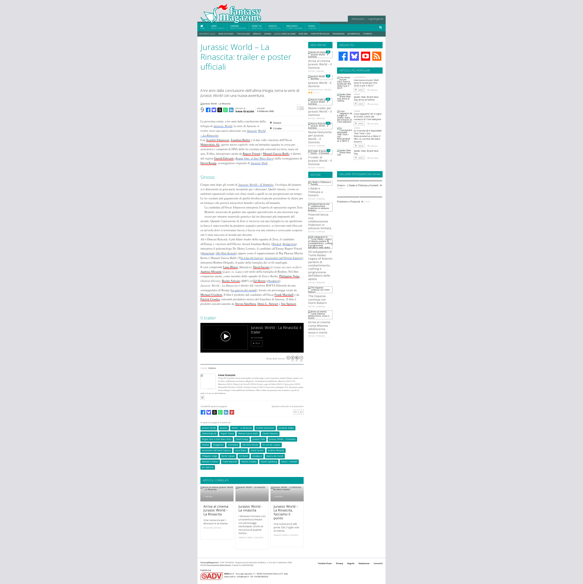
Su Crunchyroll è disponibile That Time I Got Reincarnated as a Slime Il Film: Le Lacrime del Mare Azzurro (368, 136)
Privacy (339, 563)
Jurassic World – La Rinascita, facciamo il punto (286, 512)
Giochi (275, 26)
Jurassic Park (259, 163)
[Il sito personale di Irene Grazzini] (202, 398)
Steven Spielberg (245, 304)
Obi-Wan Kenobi (226, 253)
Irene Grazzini (244, 111)
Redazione (364, 563)
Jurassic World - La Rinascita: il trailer (276, 330)
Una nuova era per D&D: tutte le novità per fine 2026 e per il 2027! (366, 82)
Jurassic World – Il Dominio (255, 184)
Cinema (238, 26)
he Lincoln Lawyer (251, 258)
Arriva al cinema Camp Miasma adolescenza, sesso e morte (319, 327)
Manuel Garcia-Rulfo (276, 154)
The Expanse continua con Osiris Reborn (317, 299)
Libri (217, 26)
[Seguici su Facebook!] (343, 56)
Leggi (360, 90)
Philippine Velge (289, 276)
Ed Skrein (259, 281)
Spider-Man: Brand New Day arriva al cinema (366, 98)
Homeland (207, 253)
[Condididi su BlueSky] (213, 109)
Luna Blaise (230, 267)
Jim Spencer (288, 304)
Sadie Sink (303, 33)
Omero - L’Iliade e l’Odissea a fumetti (357, 185)
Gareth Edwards (224, 158)
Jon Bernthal (353, 33)
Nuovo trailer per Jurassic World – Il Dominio (320, 111)
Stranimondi (338, 33)
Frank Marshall (283, 295)
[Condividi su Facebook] (208, 109)
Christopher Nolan (319, 33)
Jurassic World (222, 126)
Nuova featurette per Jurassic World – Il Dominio (320, 137)
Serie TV (257, 26)
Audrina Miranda (211, 271)
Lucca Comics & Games (285, 33)
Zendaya (257, 33)
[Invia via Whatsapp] (225, 109)
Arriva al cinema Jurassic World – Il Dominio (320, 64)
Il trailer (277, 128)
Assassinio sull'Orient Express (283, 258)
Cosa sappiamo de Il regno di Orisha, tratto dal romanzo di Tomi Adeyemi (368, 116)
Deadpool (273, 281)
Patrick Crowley (210, 299)
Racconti (294, 26)
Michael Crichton (211, 295)
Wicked (276, 244)
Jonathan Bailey (240, 140)
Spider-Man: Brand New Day (366, 152)
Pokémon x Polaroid (348, 201)
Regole (350, 563)
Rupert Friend (251, 154)
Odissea (267, 33)
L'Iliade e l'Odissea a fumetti (315, 191)
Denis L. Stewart (267, 304)
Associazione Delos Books (219, 565)
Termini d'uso (325, 563)
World (262, 131)
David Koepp (208, 163)
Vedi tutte (376, 174)
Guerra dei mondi (274, 456)
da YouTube (257, 337)
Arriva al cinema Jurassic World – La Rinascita (215, 510)
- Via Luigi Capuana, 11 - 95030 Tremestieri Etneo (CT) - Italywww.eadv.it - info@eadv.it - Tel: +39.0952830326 (256, 575)
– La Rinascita (209, 135)
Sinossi (277, 122)
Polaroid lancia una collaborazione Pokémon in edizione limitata (319, 221)
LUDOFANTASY (360, 77)
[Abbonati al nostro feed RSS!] (377, 56)
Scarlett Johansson (217, 140)
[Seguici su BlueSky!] (354, 56)
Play (258, 343)
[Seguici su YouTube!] (365, 56)
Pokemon (368, 33)
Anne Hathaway (226, 33)
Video (312, 26)
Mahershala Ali (210, 144)
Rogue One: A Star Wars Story (254, 158)
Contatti (378, 563)
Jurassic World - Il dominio (319, 84)
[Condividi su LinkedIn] (231, 109)
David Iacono (261, 267)
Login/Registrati (375, 19)
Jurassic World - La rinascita (250, 508)
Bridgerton (289, 244)
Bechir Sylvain (231, 281)
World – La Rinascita (242, 427)
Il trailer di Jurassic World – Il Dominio (320, 160)
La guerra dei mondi (243, 290)
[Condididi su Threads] (219, 109)
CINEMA (207, 496)
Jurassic (252, 131)
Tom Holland (243, 33)
